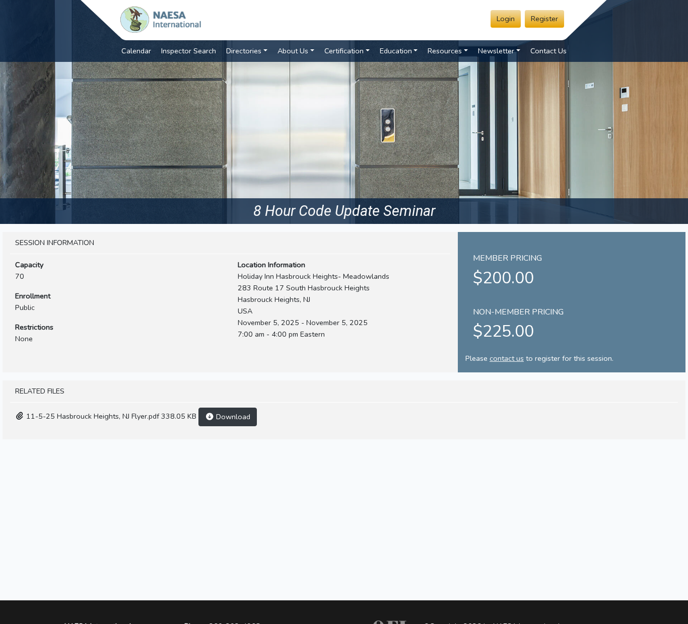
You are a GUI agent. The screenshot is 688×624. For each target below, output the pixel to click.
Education (396, 51)
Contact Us (548, 51)
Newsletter (496, 51)
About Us (293, 51)
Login (506, 19)
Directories (243, 51)
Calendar (136, 51)
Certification (344, 51)
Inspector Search (188, 51)
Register (544, 19)
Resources (445, 51)
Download (232, 417)
